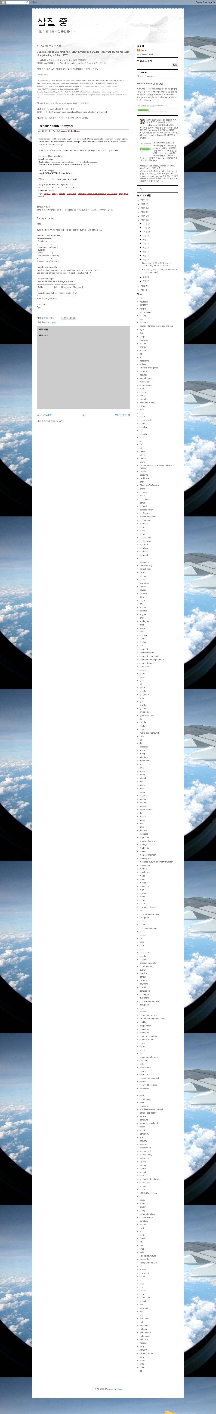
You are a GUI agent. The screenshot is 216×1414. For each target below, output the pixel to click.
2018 (143, 208)
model (142, 876)
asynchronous (146, 378)
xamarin (143, 1350)
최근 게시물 (44, 414)
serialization (145, 1148)
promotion (144, 1029)
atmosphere (145, 382)
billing (142, 395)
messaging (145, 865)
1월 (145, 281)
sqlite (142, 1189)
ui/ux (142, 1284)
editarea (143, 611)
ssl (141, 1196)
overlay (143, 970)
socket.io (144, 1172)
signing (143, 1161)
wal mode (144, 1318)
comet (142, 503)
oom (142, 945)
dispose (143, 593)
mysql (51, 190)
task (142, 1228)
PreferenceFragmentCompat (153, 1018)
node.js (143, 921)
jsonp (142, 792)
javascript (144, 771)
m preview (144, 837)
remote (143, 1081)
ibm (141, 743)
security (143, 1141)
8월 (145, 239)
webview (144, 1339)
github (142, 687)
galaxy (143, 670)
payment (144, 984)
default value (145, 569)
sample (143, 1116)
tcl (141, 1231)
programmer (145, 1026)
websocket (145, 1336)
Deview (143, 586)
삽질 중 (52, 21)
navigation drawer (148, 907)
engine (143, 614)
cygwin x (144, 544)
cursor (142, 534)
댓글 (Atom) (56, 421)
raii (141, 1053)
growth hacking (147, 715)
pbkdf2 (143, 987)
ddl (141, 558)
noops (142, 924)
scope (142, 1127)
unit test (143, 1290)
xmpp (142, 1360)
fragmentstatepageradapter (152, 659)
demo (142, 572)
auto (142, 389)
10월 (145, 232)
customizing (145, 541)
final (142, 632)
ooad (142, 942)
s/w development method (151, 1109)
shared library (146, 1154)
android (143, 347)
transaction (145, 1259)
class (142, 496)
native (142, 903)
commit (62, 194)
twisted (143, 1270)
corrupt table (71, 194)
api (141, 354)
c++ (141, 448)
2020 (143, 200)
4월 (145, 256)
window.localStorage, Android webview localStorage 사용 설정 (157, 167)
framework (144, 666)
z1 (141, 1371)
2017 (143, 212)
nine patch (144, 917)
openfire (143, 956)
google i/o (144, 694)
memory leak (146, 858)
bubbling (143, 427)
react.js (143, 1071)
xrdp (142, 1364)
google (143, 691)
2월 (145, 277)
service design (146, 1151)
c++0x (143, 451)
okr (141, 938)
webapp (143, 1329)
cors (142, 527)
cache (142, 462)
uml (141, 1287)
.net (141, 298)
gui (141, 719)
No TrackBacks (74, 131)
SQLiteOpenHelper (148, 1193)
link (141, 823)
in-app (142, 754)
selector (143, 1144)
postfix (143, 1012)
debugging (144, 562)
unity (142, 1294)
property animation (148, 1036)
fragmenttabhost (147, 663)
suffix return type (147, 1214)
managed (144, 844)
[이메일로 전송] (62, 318)
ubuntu (143, 1276)
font (141, 645)
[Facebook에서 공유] (71, 318)
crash (142, 530)
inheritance (145, 757)
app (141, 357)
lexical (143, 816)
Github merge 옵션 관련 (150, 83)
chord (142, 489)
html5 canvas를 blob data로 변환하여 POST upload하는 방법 (161, 121)
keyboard (144, 795)
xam (142, 1346)
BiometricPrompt (147, 402)
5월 (145, 251)
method (143, 869)
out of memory (146, 966)
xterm (142, 1367)
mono (142, 879)
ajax (142, 333)
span (142, 1175)
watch (142, 1322)
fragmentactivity (147, 653)
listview (143, 830)
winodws (144, 1343)
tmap (142, 1249)
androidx (144, 350)
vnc (141, 1315)
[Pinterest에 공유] (74, 318)
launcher (144, 806)
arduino (143, 364)
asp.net (143, 375)
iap (141, 740)
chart (142, 482)
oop (141, 949)
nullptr (142, 931)
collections (145, 499)
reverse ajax (145, 1099)
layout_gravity (146, 809)
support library (146, 1217)
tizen (142, 1245)
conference (145, 513)
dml (141, 604)
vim (141, 1311)
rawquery (144, 1060)
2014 (143, 286)
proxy (142, 1043)
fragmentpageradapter (150, 656)
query (142, 1050)
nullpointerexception (149, 928)
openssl (143, 959)
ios (141, 764)
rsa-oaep (144, 1106)
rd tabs (143, 1064)
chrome (143, 492)
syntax (143, 1224)
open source (145, 952)
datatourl (144, 555)
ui (140, 1280)
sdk (141, 1137)
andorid (143, 343)
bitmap (143, 406)
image (142, 750)
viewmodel (144, 1308)
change (54, 194)
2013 (143, 290)
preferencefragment (148, 1015)
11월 (145, 227)
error (142, 625)
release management (149, 1078)
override (143, 973)
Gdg (142, 677)
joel (141, 781)
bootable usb (145, 420)
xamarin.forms (146, 1353)
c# (141, 444)
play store (144, 998)
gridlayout (144, 708)
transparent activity (148, 1263)
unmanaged (145, 1297)
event (142, 628)
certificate (144, 478)
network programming (149, 914)
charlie (143, 50)
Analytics (144, 340)
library (142, 820)
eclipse (143, 607)
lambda (143, 799)
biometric (144, 399)
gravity (143, 705)
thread (142, 1238)
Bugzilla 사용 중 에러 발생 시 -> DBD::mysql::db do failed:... (157, 264)
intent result (145, 760)
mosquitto (144, 886)
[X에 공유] (68, 318)
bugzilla (47, 194)
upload (143, 1301)
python (143, 1046)
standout (144, 1203)
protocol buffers (147, 1039)
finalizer (143, 635)
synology (144, 1221)
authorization (145, 385)
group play (144, 712)
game (142, 673)
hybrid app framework (149, 733)
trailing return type (148, 1256)
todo (142, 1252)
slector (143, 1165)
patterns (143, 980)
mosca (143, 883)
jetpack (143, 778)
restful (142, 1095)
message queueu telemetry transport (156, 862)
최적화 (143, 308)
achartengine (145, 312)
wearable (144, 1325)
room (142, 1102)
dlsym (142, 600)
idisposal (144, 747)
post (142, 1008)
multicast (144, 893)
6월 (145, 247)
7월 (145, 244)
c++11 (142, 455)
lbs (141, 813)
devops (143, 590)
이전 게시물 (122, 414)
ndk (141, 911)
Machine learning (147, 841)
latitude (143, 802)
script (142, 1130)
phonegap (144, 994)
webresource (145, 1332)
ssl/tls (142, 1200)
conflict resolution (148, 517)
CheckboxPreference (149, 485)
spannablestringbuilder (150, 1179)
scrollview (144, 1134)
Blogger (120, 1389)
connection (145, 520)
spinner (143, 1186)
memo (142, 851)
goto (142, 698)
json (142, 788)
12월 (145, 223)
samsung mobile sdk (149, 1123)
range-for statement (149, 1057)
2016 (143, 216)
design (143, 576)
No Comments (62, 131)
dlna (142, 597)
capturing (144, 475)
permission (145, 991)
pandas (143, 977)
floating (143, 642)
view (142, 1304)
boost (142, 416)
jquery (142, 785)
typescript (144, 1273)
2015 (143, 220)
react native (145, 1067)
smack (143, 1168)
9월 (145, 235)
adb (141, 319)
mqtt (142, 890)
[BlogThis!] (65, 318)
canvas (143, 471)
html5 (142, 726)
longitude (144, 834)
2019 (143, 204)
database (144, 551)
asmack (143, 371)
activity (143, 315)
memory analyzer (148, 855)
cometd (143, 506)
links (142, 827)
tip (141, 1242)
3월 (145, 259)
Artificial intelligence (149, 368)
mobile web (145, 872)
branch (143, 423)
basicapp (144, 392)
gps (141, 701)
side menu (144, 1158)
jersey (142, 775)
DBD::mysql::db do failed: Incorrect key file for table (97, 194)
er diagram (144, 621)
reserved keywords (148, 1085)
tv (141, 1266)
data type (144, 548)
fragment (144, 649)
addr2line (144, 322)
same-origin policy (148, 1113)
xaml (142, 1357)
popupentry (145, 1005)
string (142, 1210)
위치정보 (144, 305)
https (142, 729)
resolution (144, 1088)
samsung (144, 1120)
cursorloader (145, 537)
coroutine (144, 523)
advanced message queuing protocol (156, 326)
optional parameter (148, 963)
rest (141, 1092)
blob (142, 410)
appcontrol (144, 361)
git (141, 684)
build (142, 437)
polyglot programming (149, 1001)
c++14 (143, 458)
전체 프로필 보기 (145, 54)
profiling (143, 1022)
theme (142, 1235)
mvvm (142, 896)
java (142, 768)
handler (143, 722)
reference (144, 1074)
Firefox (143, 638)
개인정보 (144, 301)
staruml (143, 1207)
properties (144, 1033)
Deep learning (146, 565)
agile (142, 329)
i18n (142, 736)
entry (142, 618)
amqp (142, 336)
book (142, 413)
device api (144, 583)
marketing (144, 848)
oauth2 (143, 935)
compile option (146, 510)
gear (142, 680)
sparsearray (145, 1182)
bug (141, 430)
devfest (143, 579)
